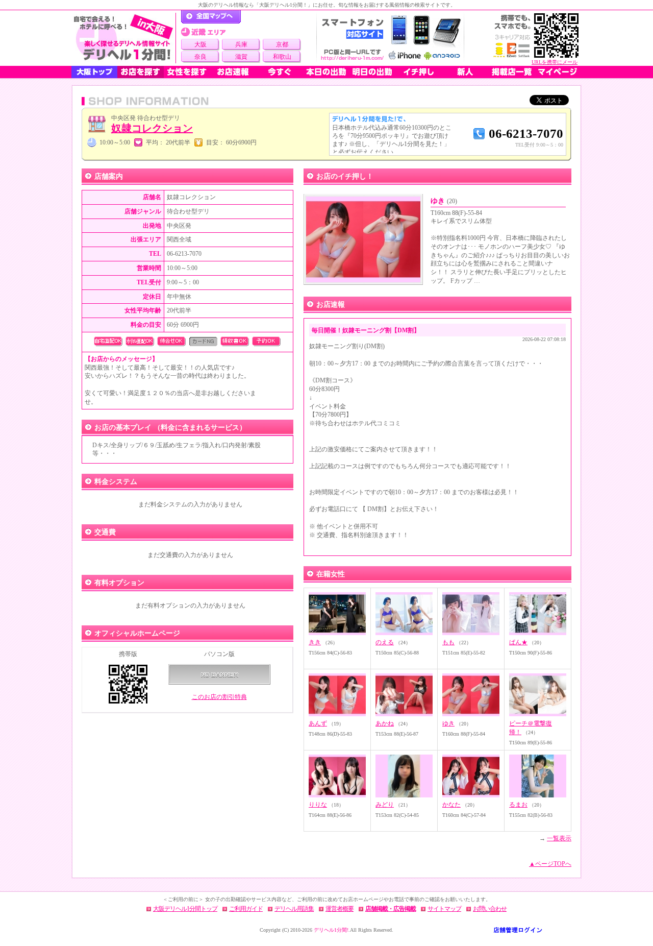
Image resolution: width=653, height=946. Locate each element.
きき (315, 642)
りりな (318, 804)
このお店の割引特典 (219, 696)
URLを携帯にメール (554, 62)
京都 (282, 44)
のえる (384, 642)
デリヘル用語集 (294, 908)
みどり (384, 804)
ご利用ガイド (246, 908)
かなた (451, 804)
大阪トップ (94, 72)
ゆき (444, 201)
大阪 (200, 44)
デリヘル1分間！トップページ (211, 16)
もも (448, 642)
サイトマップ (444, 908)
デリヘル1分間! (331, 930)
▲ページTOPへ (550, 863)
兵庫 (241, 44)
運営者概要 (339, 908)
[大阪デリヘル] (123, 38)
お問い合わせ (490, 908)
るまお (518, 804)
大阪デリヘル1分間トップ (185, 908)
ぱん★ (518, 642)
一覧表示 (559, 838)
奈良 (200, 56)
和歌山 (282, 56)
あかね (384, 723)
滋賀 (241, 56)
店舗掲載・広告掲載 (390, 908)
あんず (318, 723)
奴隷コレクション (152, 128)
